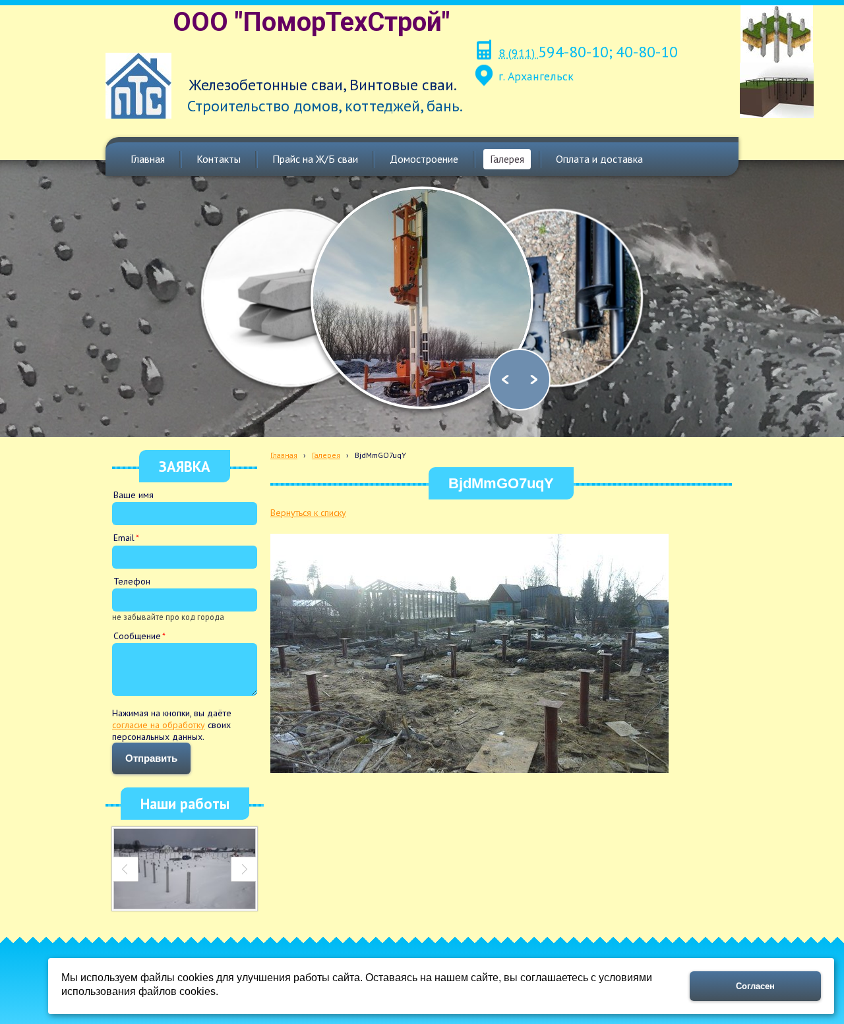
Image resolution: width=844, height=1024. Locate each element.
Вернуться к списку (308, 513)
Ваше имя (133, 495)
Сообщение (137, 636)
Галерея (326, 455)
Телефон (131, 581)
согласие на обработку (158, 725)
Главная (283, 455)
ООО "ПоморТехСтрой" (311, 22)
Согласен (755, 986)
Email (124, 538)
